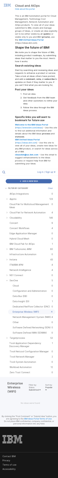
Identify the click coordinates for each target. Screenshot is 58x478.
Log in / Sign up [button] (45, 172)
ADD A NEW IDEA (30, 181)
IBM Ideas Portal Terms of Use (38, 419)
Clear (50, 188)
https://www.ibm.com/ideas (29, 127)
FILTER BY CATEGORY (18, 188)
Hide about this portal (25, 9)
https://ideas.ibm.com (26, 142)
